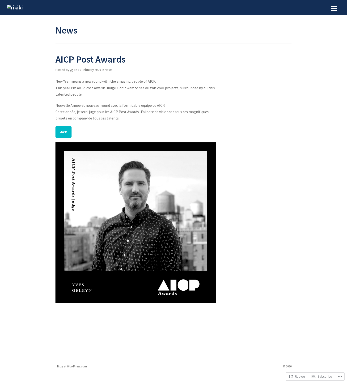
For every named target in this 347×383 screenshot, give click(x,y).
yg (71, 70)
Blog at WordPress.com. (72, 366)
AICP (63, 132)
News (108, 70)
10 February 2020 (89, 70)
